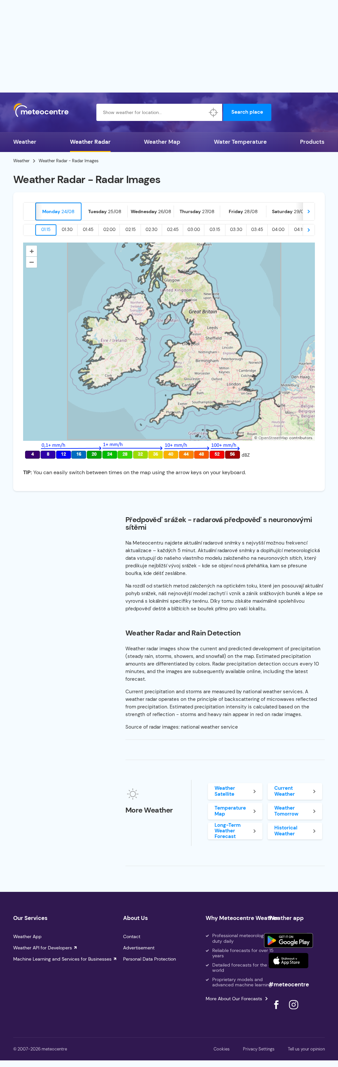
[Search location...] (213, 112)
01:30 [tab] (67, 229)
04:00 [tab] (278, 229)
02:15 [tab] (130, 229)
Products (312, 141)
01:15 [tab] (46, 229)
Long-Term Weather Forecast (228, 831)
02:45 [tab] (173, 229)
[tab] (58, 211)
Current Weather (284, 791)
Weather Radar (90, 141)
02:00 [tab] (109, 229)
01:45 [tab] (88, 229)
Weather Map (162, 141)
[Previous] (29, 211)
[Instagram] (293, 1011)
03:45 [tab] (257, 229)
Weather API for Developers (42, 948)
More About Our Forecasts (234, 999)
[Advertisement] (169, 46)
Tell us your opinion (306, 1049)
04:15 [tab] (299, 229)
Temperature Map (230, 811)
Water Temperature (240, 141)
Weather (24, 141)
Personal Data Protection (149, 959)
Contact (131, 936)
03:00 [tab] (193, 229)
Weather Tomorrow (286, 811)
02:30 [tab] (151, 229)
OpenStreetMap (273, 437)
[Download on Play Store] (288, 940)
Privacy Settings (259, 1049)
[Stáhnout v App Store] (288, 960)
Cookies (222, 1049)
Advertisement (138, 948)
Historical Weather (285, 830)
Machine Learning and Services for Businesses (62, 959)
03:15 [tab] (215, 229)
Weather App (27, 936)
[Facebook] (277, 1011)
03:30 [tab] (236, 229)
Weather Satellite (225, 791)
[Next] (309, 211)
